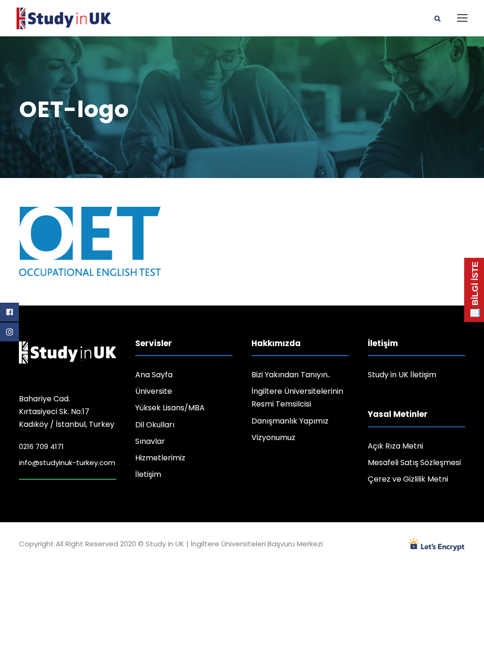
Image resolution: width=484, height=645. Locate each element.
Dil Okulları (154, 424)
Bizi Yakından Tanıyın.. (290, 374)
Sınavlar (150, 441)
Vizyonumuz (273, 437)
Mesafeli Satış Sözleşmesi (414, 462)
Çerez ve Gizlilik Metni (408, 479)
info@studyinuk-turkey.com (67, 462)
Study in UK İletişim (402, 374)
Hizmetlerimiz (160, 457)
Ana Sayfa (154, 374)
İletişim (148, 474)
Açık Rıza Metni (395, 446)
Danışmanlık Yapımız (289, 421)
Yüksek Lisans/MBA (170, 407)
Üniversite (153, 391)
